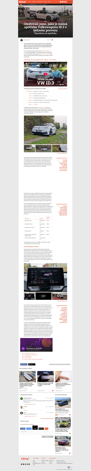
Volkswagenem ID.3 (42, 107)
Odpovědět (34, 404)
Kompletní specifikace (62, 88)
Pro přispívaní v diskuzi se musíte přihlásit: (27, 424)
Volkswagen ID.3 (67, 364)
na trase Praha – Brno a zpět (45, 53)
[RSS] (29, 464)
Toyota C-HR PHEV (27, 357)
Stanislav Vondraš (27, 398)
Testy (29, 1)
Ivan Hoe (25, 406)
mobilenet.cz (51, 460)
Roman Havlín (57, 433)
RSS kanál (43, 463)
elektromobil (53, 364)
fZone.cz (50, 463)
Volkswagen (61, 364)
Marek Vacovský (22, 390)
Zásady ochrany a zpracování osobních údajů (64, 463)
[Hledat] (71, 2)
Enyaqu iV (25, 318)
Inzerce (43, 462)
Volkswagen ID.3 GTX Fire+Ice (29, 353)
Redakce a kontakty (45, 460)
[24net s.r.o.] (70, 468)
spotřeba (57, 364)
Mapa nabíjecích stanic (37, 463)
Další (48, 1)
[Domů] (22, 2)
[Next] (62, 130)
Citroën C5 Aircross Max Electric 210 (31, 354)
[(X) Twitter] (62, 2)
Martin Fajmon (58, 390)
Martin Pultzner (57, 453)
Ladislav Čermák (40, 390)
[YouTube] (64, 2)
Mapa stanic (39, 1)
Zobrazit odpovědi (28, 404)
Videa (45, 1)
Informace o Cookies (60, 460)
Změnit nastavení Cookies (61, 462)
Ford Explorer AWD (27, 356)
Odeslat (48, 436)
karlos (24, 412)
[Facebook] (60, 2)
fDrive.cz (50, 462)
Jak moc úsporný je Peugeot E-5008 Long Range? (33, 359)
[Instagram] (66, 2)
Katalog (34, 1)
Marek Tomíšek (60, 414)
